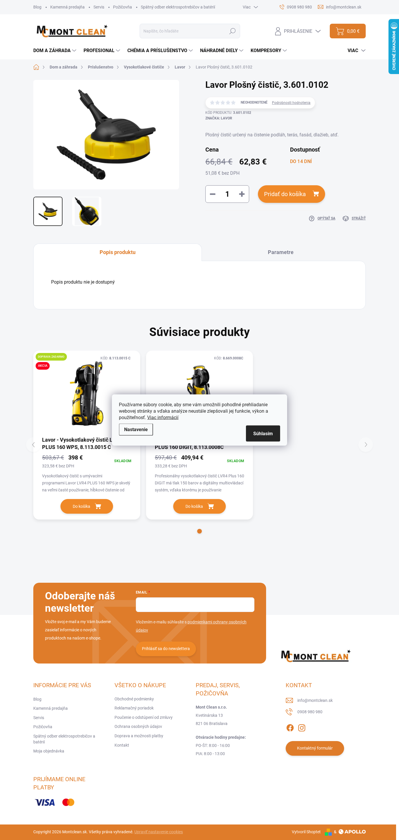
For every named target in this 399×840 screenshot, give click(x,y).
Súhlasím (263, 433)
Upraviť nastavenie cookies (158, 831)
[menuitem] (55, 50)
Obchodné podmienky (134, 699)
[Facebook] (290, 726)
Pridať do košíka (285, 194)
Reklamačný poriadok (134, 708)
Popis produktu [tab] (118, 252)
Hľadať (232, 31)
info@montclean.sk (315, 700)
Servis (98, 7)
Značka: (218, 118)
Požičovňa (122, 7)
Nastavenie (136, 429)
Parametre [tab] (281, 252)
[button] (199, 531)
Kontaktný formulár (315, 748)
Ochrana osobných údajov (138, 726)
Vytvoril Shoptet (306, 831)
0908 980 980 (309, 711)
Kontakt (122, 745)
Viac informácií (162, 417)
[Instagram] (301, 726)
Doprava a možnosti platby (139, 735)
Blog (37, 7)
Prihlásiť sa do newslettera (166, 648)
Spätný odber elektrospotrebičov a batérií (178, 7)
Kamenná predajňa (67, 7)
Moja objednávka (48, 751)
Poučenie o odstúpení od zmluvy (144, 717)
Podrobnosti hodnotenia (291, 103)
